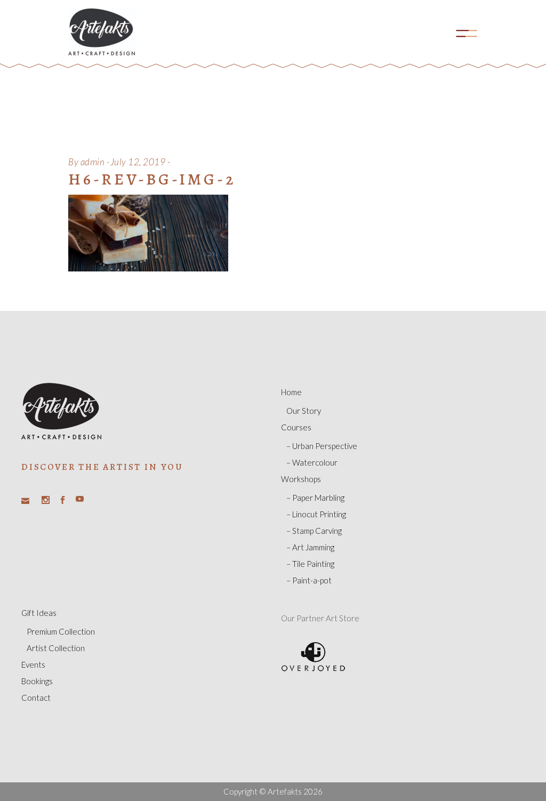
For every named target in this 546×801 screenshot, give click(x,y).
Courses (296, 427)
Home (291, 392)
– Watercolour (312, 462)
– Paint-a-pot (309, 580)
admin (93, 161)
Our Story (303, 410)
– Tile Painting (310, 563)
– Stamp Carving (314, 530)
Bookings (37, 681)
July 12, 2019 (138, 161)
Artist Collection (56, 648)
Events (33, 664)
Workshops (301, 479)
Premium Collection (61, 631)
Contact (36, 697)
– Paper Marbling (315, 497)
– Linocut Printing (316, 514)
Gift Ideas (39, 613)
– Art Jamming (310, 547)
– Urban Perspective (321, 446)
